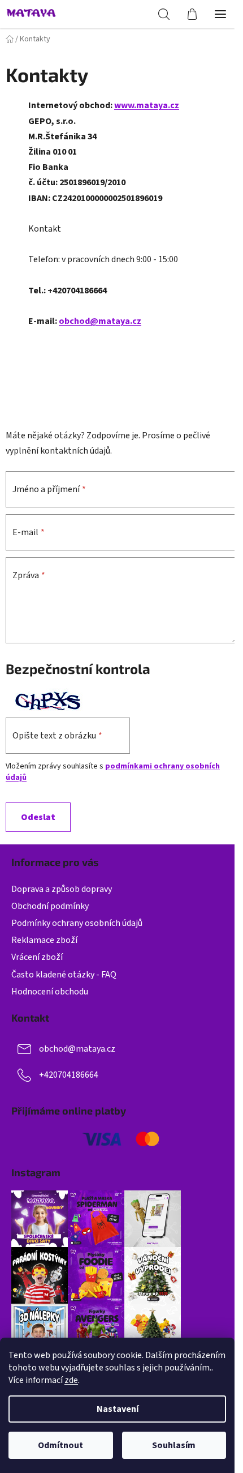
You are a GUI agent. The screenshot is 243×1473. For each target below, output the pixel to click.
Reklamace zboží (44, 940)
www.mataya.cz (146, 105)
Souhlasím (174, 1445)
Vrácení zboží (37, 957)
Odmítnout (60, 1445)
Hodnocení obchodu (49, 991)
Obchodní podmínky (50, 906)
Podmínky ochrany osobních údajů (76, 923)
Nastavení (117, 1409)
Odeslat (38, 817)
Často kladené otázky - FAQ (63, 974)
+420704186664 (68, 1075)
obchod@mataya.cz (100, 321)
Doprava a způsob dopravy (61, 889)
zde (71, 1380)
